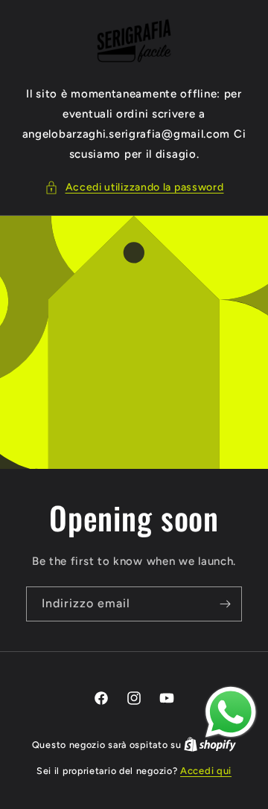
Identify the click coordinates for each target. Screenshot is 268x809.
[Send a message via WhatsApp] (231, 712)
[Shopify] (210, 744)
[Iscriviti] (224, 603)
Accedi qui (206, 770)
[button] (134, 187)
